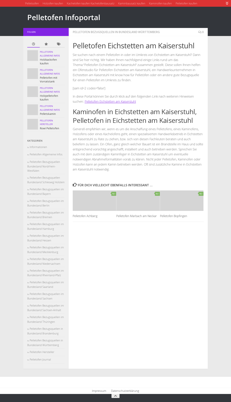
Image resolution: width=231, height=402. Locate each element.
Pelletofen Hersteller (42, 352)
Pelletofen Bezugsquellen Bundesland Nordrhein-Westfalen (43, 166)
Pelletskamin (48, 114)
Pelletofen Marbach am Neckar (136, 216)
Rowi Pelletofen (49, 128)
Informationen (38, 147)
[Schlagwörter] (58, 44)
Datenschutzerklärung (125, 391)
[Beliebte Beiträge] (46, 44)
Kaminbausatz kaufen (131, 3)
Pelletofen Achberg (85, 216)
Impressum (99, 391)
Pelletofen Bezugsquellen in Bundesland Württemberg (116, 32)
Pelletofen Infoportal (63, 17)
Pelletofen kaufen (186, 3)
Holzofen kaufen (53, 3)
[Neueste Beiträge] (33, 44)
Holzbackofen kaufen (48, 61)
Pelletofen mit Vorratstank (48, 79)
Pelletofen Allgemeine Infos (46, 154)
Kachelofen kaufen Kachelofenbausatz (90, 3)
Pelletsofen (32, 3)
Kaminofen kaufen (160, 3)
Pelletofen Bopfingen (173, 216)
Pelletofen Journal (40, 359)
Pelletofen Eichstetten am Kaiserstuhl (110, 101)
